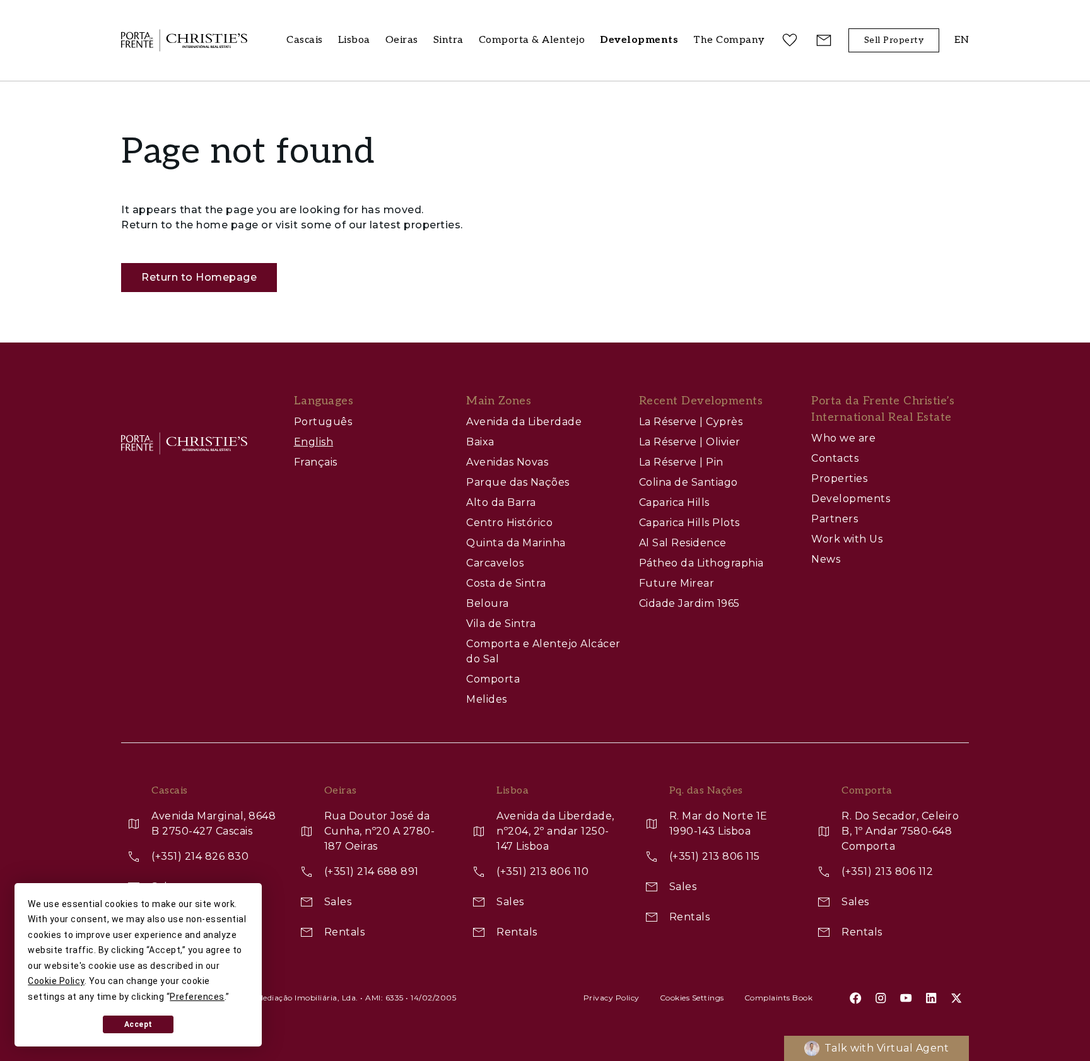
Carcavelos (495, 563)
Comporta (493, 679)
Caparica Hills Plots (689, 523)
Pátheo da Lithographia (701, 563)
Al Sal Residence (683, 543)
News (825, 559)
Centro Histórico (509, 523)
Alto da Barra (501, 502)
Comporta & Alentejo (532, 40)
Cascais (304, 40)
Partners (834, 519)
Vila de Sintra (501, 624)
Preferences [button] (197, 997)
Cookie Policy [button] (56, 981)
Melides (486, 699)
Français (315, 462)
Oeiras (401, 40)
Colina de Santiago (688, 482)
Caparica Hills (674, 502)
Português (323, 422)
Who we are (843, 438)
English (314, 442)
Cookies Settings (692, 997)
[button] (729, 41)
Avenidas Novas (507, 462)
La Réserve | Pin (681, 462)
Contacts (835, 458)
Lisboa (354, 40)
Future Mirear (677, 583)
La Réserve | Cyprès (691, 422)
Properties (839, 478)
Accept (138, 1024)
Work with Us (846, 539)
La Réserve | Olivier (690, 442)
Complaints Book (778, 997)
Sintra (448, 40)
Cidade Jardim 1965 (689, 603)
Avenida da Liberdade (524, 422)
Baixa (480, 442)
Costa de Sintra (506, 583)
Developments (850, 499)
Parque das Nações (518, 482)
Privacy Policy (611, 997)
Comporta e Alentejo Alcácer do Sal (543, 651)
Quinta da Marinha (516, 543)
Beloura (487, 603)
